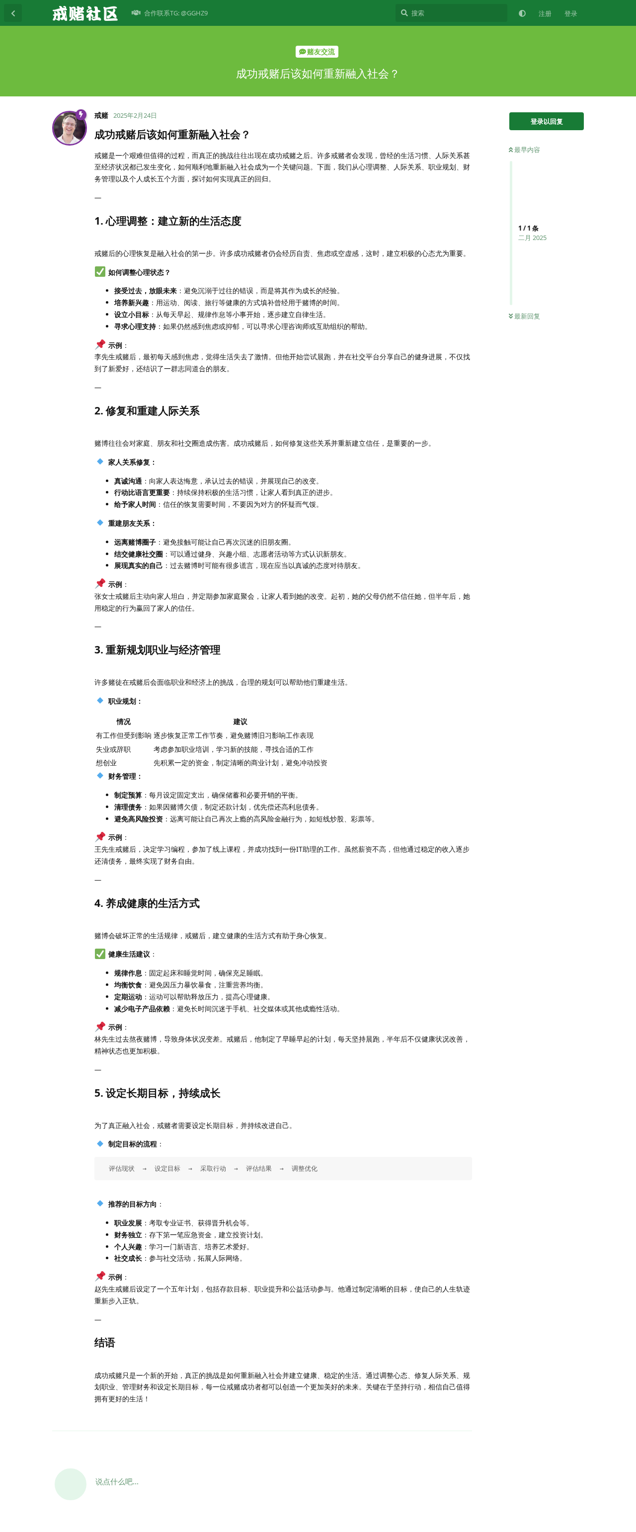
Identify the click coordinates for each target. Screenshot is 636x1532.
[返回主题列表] (13, 13)
